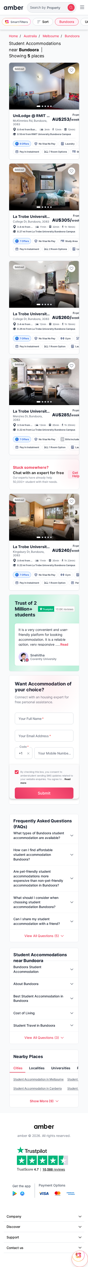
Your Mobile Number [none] (54, 753)
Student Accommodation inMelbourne (38, 1079)
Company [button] (14, 1216)
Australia (30, 36)
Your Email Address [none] (35, 736)
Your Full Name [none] (31, 719)
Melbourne (51, 36)
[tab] (17, 1068)
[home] (13, 7)
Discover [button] (13, 1227)
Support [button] (13, 1237)
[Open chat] (80, 1259)
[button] (51, 7)
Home (13, 36)
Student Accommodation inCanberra (37, 1088)
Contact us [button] (15, 1248)
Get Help (76, 474)
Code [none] (24, 746)
